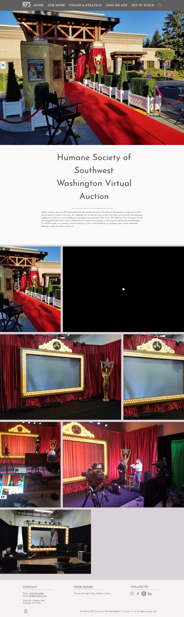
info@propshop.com (38, 596)
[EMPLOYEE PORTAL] (25, 611)
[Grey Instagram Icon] (132, 593)
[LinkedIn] (149, 593)
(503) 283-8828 (36, 593)
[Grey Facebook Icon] (138, 593)
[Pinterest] (143, 593)
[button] (159, 5)
